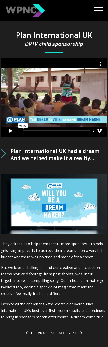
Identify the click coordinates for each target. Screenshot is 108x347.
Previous (39, 332)
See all (58, 332)
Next (72, 332)
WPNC (25, 10)
